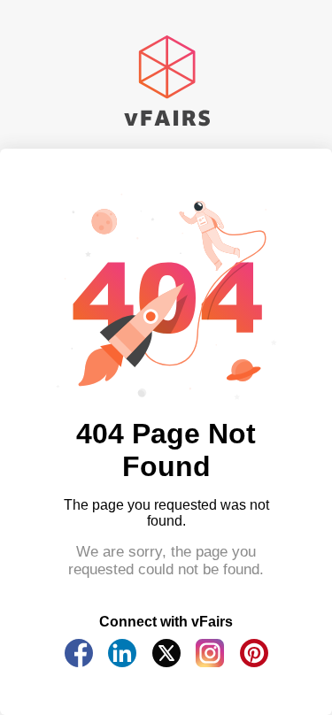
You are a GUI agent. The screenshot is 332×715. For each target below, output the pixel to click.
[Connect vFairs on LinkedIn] (122, 662)
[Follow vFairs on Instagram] (210, 662)
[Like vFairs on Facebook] (79, 662)
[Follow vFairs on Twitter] (166, 662)
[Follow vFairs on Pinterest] (254, 662)
